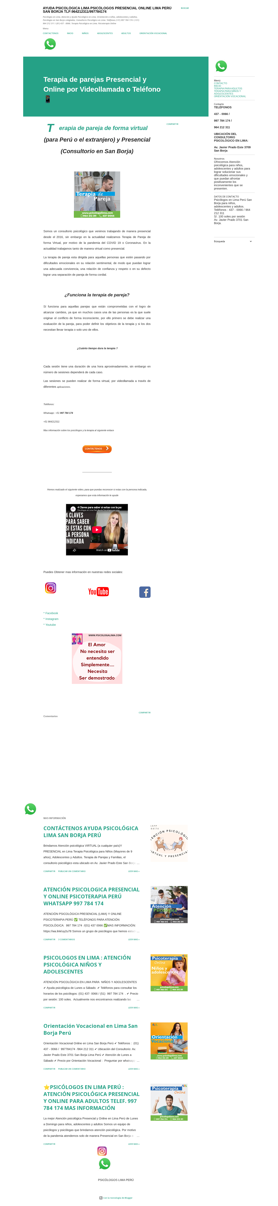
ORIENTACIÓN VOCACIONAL (153, 33)
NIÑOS (85, 33)
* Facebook (50, 613)
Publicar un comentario (72, 871)
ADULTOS (126, 33)
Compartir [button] (172, 124)
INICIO (70, 33)
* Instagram (51, 619)
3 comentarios (66, 939)
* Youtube (49, 624)
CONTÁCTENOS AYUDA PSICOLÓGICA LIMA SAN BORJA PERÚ (90, 832)
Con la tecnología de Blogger (117, 1197)
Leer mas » (134, 871)
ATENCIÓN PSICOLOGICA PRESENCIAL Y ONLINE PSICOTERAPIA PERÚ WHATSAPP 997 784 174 (91, 896)
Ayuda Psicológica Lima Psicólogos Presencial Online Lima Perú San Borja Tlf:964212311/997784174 (107, 9)
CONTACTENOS (50, 33)
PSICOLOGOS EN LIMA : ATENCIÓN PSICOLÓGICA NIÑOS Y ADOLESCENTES (87, 964)
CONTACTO (220, 83)
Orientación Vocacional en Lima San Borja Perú (90, 1029)
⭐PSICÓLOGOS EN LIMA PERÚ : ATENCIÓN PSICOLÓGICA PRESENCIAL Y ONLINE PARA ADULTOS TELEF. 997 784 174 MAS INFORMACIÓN (91, 1097)
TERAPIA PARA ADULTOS (228, 88)
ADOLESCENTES (105, 33)
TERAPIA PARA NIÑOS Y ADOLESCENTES (227, 92)
